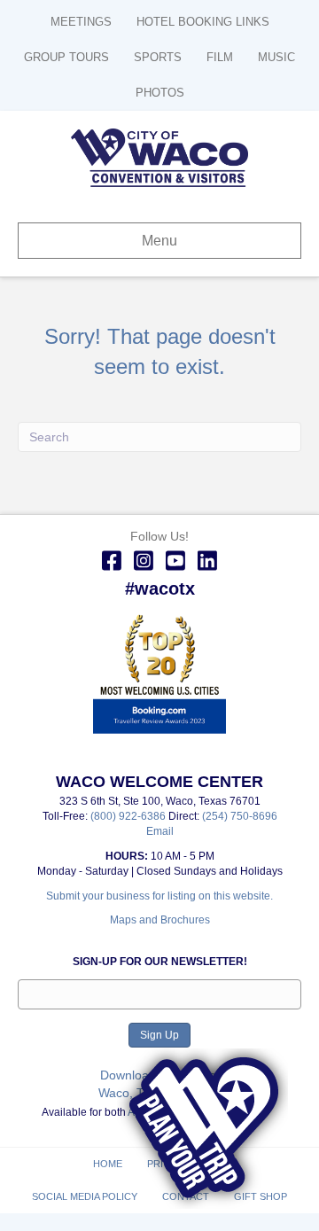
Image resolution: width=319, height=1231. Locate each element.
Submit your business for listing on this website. (159, 896)
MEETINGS (81, 21)
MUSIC (276, 57)
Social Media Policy (84, 1196)
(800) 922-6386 (129, 816)
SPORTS (158, 57)
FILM (219, 57)
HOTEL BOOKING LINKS (202, 21)
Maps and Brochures (160, 920)
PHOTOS (160, 92)
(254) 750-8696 (239, 816)
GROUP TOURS (66, 57)
